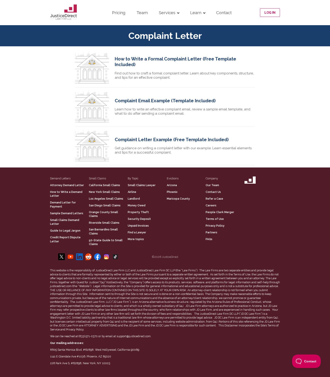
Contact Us (213, 192)
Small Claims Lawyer (142, 185)
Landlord (134, 198)
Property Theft (138, 212)
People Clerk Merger (220, 212)
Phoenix (172, 192)
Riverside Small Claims (104, 222)
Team (142, 12)
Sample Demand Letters (66, 213)
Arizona (172, 185)
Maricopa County (178, 198)
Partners (211, 232)
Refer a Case (214, 198)
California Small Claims (104, 185)
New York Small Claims (104, 192)
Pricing (118, 12)
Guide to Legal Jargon (65, 230)
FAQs (209, 239)
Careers (211, 205)
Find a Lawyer (137, 232)
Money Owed (136, 205)
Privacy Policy (215, 225)
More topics (136, 239)
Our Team (212, 185)
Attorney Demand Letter (67, 185)
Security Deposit (139, 219)
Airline (132, 192)
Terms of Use (215, 219)
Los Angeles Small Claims (106, 198)
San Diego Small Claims (105, 205)
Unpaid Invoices (138, 225)
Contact (224, 12)
